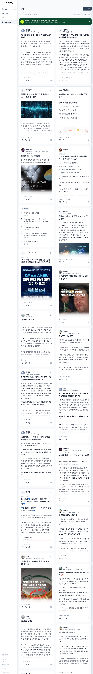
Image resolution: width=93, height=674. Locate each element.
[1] (60, 80)
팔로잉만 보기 (87, 14)
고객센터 (3, 661)
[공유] (29, 80)
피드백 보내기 (4, 659)
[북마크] (51, 80)
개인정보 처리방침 (5, 664)
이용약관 (3, 662)
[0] (22, 80)
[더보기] (50, 30)
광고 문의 (3, 666)
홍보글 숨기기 (77, 14)
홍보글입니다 (24, 257)
